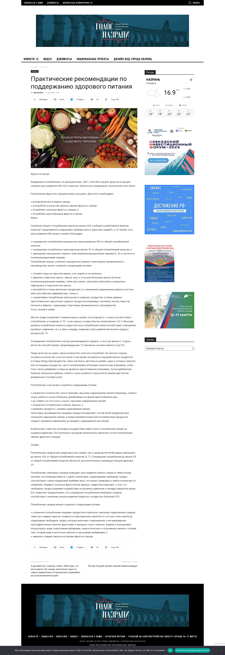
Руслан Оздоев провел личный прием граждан (112, 566)
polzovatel (38, 92)
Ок (170, 650)
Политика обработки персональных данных (112, 645)
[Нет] (221, 650)
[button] (194, 2)
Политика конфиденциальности (192, 650)
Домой (34, 67)
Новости (35, 71)
